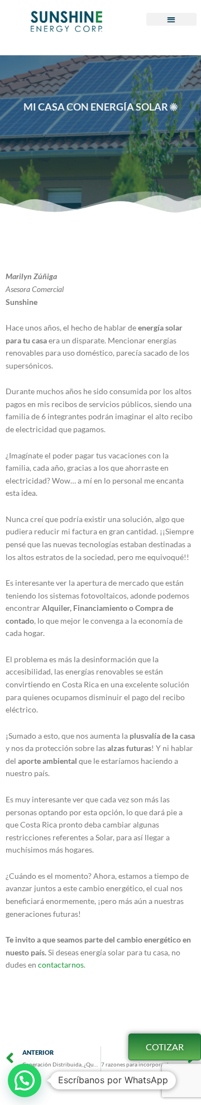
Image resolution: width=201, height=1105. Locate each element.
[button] (171, 19)
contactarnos (61, 964)
